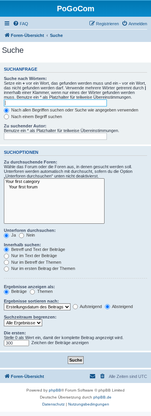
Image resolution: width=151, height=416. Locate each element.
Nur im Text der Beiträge (33, 255)
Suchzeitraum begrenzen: (30, 317)
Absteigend (122, 306)
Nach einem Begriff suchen (36, 116)
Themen (44, 291)
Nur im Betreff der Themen (35, 262)
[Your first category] (54, 182)
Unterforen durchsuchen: (30, 230)
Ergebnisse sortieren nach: (31, 301)
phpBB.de (102, 397)
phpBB (55, 390)
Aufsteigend (90, 306)
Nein (30, 235)
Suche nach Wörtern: (25, 78)
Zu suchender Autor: (25, 126)
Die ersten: (15, 333)
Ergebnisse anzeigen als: (29, 286)
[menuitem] (20, 23)
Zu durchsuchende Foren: (30, 162)
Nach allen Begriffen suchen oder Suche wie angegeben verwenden (74, 110)
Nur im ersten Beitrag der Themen (42, 268)
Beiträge (18, 291)
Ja (13, 235)
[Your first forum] (54, 187)
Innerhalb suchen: (22, 244)
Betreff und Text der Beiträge (37, 249)
